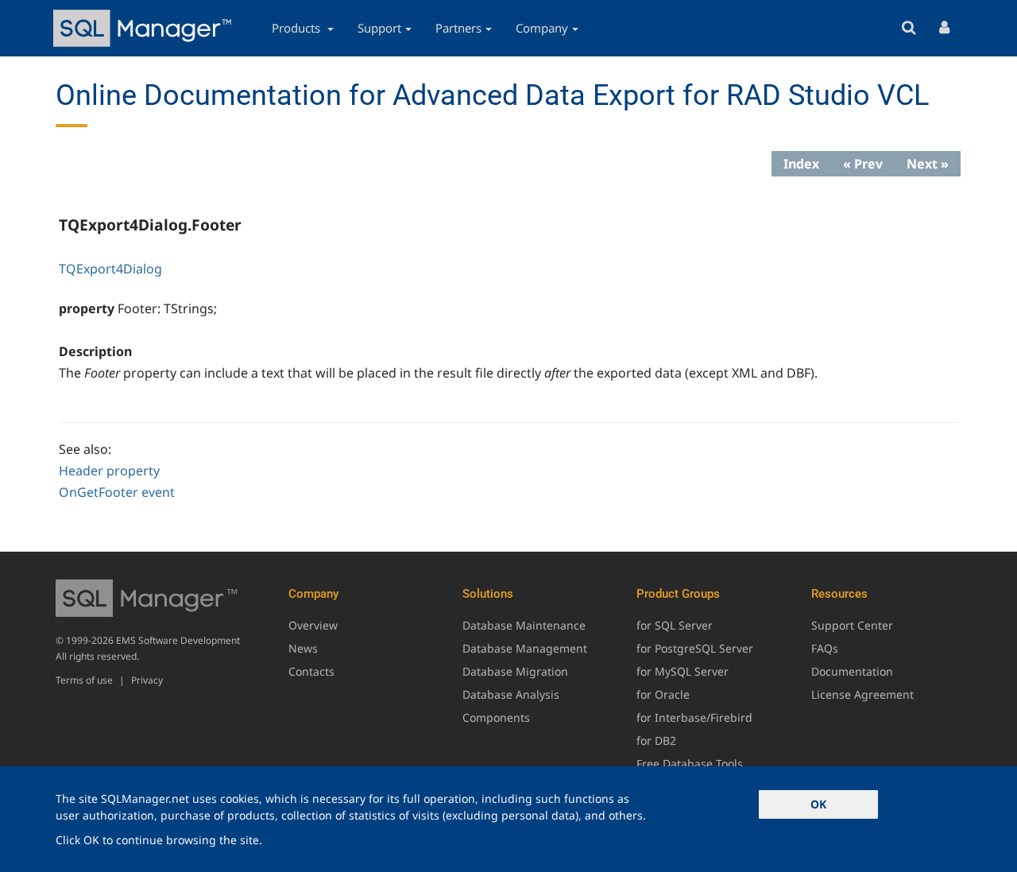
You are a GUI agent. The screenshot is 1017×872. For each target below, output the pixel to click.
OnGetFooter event (117, 492)
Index (801, 163)
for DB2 (656, 740)
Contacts (311, 671)
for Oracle (663, 694)
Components (496, 717)
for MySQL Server (682, 671)
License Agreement (862, 694)
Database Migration (515, 671)
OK (818, 804)
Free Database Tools (689, 763)
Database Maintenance (524, 625)
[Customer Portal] (944, 28)
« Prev (863, 163)
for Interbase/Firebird (694, 717)
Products (297, 28)
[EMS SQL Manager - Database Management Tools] (144, 28)
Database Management (524, 648)
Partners (458, 28)
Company (542, 28)
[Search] (908, 28)
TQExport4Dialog (110, 268)
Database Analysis (510, 694)
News (303, 648)
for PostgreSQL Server (694, 648)
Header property (109, 470)
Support (379, 28)
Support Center (852, 625)
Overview (313, 625)
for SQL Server (674, 625)
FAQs (824, 648)
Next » (928, 163)
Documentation (852, 671)
